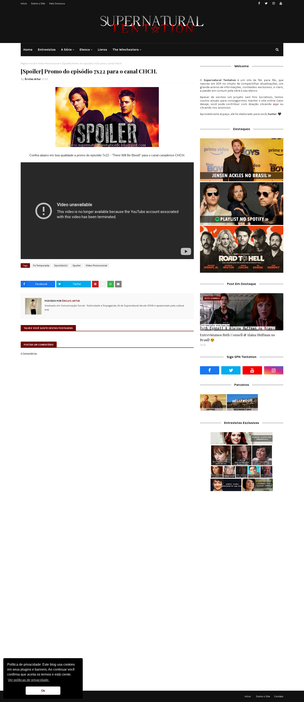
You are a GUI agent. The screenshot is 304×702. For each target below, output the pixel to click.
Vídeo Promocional (48, 63)
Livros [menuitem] (102, 49)
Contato (278, 696)
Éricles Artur (33, 79)
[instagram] (273, 3)
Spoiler (77, 265)
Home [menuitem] (27, 49)
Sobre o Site (38, 3)
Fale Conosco (57, 3)
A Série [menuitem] (66, 49)
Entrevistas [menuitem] (47, 49)
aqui (276, 104)
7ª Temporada (41, 265)
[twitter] (266, 3)
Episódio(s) (60, 265)
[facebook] (259, 3)
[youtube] (280, 3)
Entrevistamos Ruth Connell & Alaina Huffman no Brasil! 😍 (237, 337)
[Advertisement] (241, 527)
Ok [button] (43, 690)
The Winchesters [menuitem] (126, 49)
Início (24, 3)
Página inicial (28, 63)
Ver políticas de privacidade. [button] (28, 680)
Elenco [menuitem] (85, 49)
